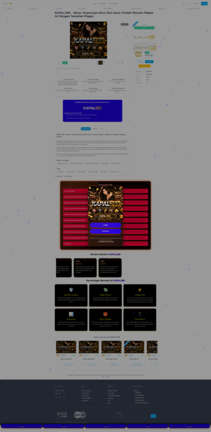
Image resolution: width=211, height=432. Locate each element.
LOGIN (105, 225)
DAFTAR (105, 231)
